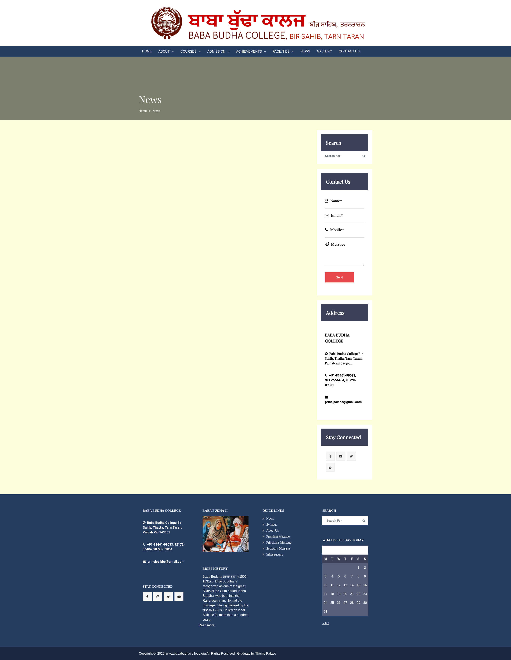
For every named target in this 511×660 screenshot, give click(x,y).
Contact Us (349, 51)
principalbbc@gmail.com (165, 562)
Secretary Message (278, 548)
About (164, 51)
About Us (272, 530)
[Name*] (344, 205)
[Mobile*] (344, 234)
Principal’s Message (278, 542)
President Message (278, 536)
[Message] (344, 264)
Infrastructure (274, 554)
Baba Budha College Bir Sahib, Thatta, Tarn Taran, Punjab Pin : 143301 (344, 358)
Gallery (324, 51)
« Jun (325, 623)
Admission (216, 51)
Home (147, 51)
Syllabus (271, 524)
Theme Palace (265, 653)
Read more (206, 625)
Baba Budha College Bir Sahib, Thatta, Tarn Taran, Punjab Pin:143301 (162, 527)
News (305, 51)
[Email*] (344, 219)
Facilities (281, 51)
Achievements (249, 51)
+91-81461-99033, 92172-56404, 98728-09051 (340, 380)
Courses (188, 51)
